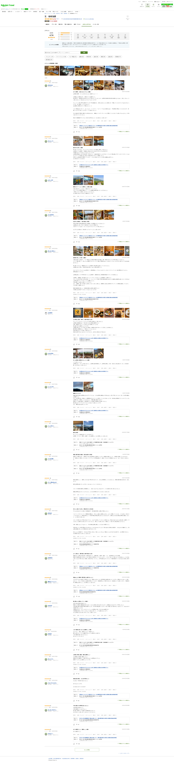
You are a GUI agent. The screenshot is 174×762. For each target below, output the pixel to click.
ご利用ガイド (144, 1)
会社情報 (50, 758)
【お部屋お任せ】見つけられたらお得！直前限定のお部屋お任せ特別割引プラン (93, 164)
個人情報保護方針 (57, 758)
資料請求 (81, 758)
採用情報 (72, 758)
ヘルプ (139, 1)
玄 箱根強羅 (50, 16)
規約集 (77, 758)
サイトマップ (150, 1)
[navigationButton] (127, 70)
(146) (87, 24)
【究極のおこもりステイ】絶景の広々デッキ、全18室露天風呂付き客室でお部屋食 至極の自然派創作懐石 (98, 125)
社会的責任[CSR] (66, 758)
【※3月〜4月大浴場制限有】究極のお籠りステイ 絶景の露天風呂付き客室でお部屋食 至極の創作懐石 (98, 718)
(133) (68, 24)
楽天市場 (163, 1)
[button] (52, 71)
